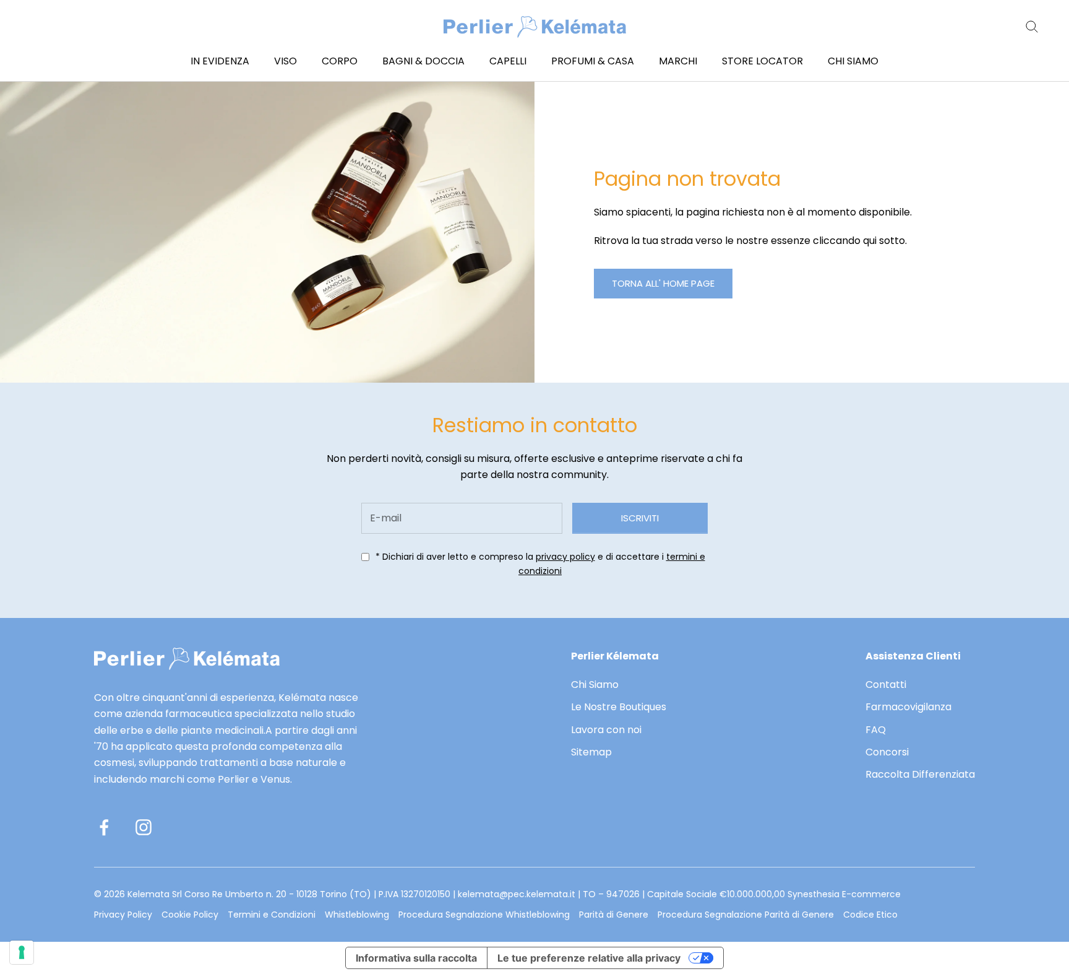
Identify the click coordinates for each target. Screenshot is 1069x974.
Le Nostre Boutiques (618, 707)
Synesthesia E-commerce (844, 894)
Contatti (885, 684)
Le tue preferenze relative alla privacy (588, 958)
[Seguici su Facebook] (104, 827)
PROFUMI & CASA (592, 61)
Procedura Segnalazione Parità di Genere (746, 914)
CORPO (340, 61)
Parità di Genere (613, 914)
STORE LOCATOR (762, 61)
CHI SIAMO (853, 61)
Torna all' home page (663, 283)
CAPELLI (507, 61)
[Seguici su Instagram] (143, 827)
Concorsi (887, 752)
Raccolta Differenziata (920, 774)
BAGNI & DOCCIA (423, 61)
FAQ (875, 730)
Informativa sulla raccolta (416, 958)
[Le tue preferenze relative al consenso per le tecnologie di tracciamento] (21, 952)
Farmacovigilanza (908, 707)
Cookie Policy (189, 914)
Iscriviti (640, 517)
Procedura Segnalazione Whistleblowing (484, 914)
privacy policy (565, 556)
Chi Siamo (595, 684)
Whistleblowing (357, 914)
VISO (285, 61)
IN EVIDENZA (220, 61)
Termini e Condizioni (272, 914)
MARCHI (678, 61)
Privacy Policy (123, 914)
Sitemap (591, 752)
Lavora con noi (606, 730)
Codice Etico (870, 914)
